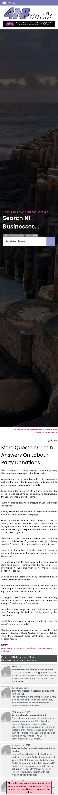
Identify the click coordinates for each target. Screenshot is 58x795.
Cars (28, 235)
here (9, 660)
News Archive (8, 648)
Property (19, 235)
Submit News (24, 648)
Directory (8, 235)
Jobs (34, 235)
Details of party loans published (29, 715)
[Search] (50, 241)
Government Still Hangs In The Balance (32, 669)
